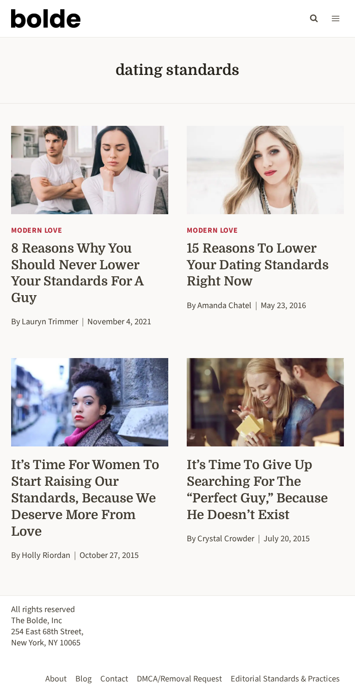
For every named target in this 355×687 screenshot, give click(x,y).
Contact (114, 679)
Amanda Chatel (224, 305)
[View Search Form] (314, 18)
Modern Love (36, 230)
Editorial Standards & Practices (285, 679)
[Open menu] (335, 18)
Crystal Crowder (225, 538)
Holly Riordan (46, 555)
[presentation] (89, 170)
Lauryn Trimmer (50, 322)
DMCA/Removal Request (179, 679)
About (56, 679)
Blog (83, 679)
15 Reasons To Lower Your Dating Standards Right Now (258, 265)
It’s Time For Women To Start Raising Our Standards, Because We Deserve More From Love (85, 498)
